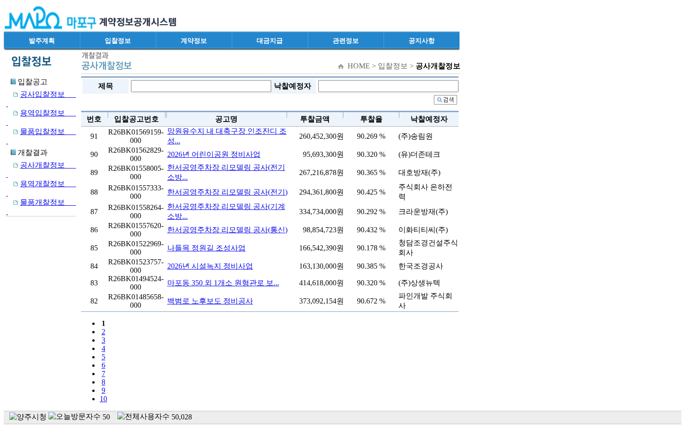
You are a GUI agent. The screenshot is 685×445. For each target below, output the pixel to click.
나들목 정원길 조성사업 (206, 248)
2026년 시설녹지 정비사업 (210, 266)
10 (103, 399)
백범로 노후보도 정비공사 (210, 301)
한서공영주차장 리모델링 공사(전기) (227, 192)
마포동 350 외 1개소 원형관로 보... (223, 283)
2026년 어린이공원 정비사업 (213, 154)
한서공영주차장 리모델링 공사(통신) (227, 230)
